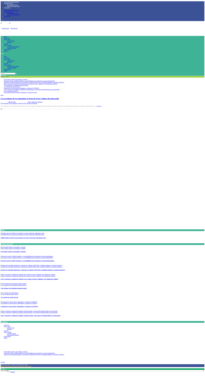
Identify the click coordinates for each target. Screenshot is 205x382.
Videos (5, 51)
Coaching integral (11, 333)
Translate (12, 372)
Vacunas (6, 43)
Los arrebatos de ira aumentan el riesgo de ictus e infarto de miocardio (30, 99)
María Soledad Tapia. (12, 5)
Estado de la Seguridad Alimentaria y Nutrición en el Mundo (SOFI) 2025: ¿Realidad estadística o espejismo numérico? (34, 82)
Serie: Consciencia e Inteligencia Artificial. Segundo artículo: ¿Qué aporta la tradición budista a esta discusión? (32, 89)
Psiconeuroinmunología (13, 46)
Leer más (98, 106)
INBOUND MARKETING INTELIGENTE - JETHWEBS (16, 366)
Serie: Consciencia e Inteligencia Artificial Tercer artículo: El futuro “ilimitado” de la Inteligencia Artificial (30, 84)
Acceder (3, 362)
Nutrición (9, 42)
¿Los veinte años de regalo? (11, 91)
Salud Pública (7, 49)
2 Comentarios (39, 102)
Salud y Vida (7, 39)
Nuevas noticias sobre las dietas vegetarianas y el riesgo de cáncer (20, 92)
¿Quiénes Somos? (8, 3)
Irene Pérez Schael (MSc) (13, 6)
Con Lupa (6, 38)
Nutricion (9, 329)
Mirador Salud (12, 102)
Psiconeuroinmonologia (13, 335)
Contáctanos (7, 7)
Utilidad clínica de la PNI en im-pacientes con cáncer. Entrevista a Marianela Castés (23, 238)
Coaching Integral (11, 48)
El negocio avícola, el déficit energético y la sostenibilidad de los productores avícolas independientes (29, 81)
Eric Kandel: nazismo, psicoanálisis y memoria (15, 79)
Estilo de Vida (10, 41)
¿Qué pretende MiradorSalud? (11, 2)
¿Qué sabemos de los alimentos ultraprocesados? (16, 85)
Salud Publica (7, 336)
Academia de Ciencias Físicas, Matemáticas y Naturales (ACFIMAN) (21, 88)
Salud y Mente (7, 45)
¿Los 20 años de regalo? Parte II (12, 86)
